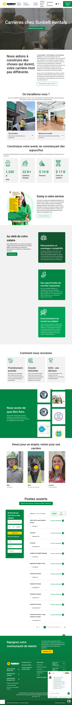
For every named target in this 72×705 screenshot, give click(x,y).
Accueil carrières (26, 662)
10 (57, 627)
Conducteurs (40, 664)
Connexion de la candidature (58, 664)
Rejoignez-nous (47, 651)
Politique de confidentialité (12, 683)
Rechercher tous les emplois (36, 28)
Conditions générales (11, 685)
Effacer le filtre (11, 555)
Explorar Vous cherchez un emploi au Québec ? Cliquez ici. (36, 503)
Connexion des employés (58, 669)
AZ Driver (32, 533)
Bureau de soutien (42, 677)
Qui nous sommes (26, 665)
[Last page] (64, 627)
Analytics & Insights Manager (38, 553)
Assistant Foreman (35, 573)
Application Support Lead (37, 563)
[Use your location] (13, 527)
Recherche (15, 533)
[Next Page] (61, 627)
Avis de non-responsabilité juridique (12, 688)
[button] (15, 542)
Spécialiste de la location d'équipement (42, 672)
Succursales (40, 662)
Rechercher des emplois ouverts (47, 83)
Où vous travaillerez (27, 3)
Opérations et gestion (41, 667)
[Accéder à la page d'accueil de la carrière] (9, 4)
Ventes (38, 674)
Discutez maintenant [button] (44, 216)
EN (58, 4)
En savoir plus (12, 254)
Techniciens (39, 669)
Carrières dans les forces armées (27, 668)
